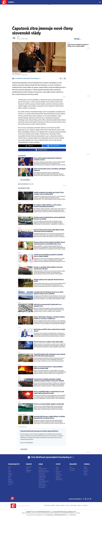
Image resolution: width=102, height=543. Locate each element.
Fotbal (57, 468)
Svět (9, 468)
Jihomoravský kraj (43, 470)
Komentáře (28, 470)
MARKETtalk (10, 481)
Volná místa (84, 505)
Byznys (9, 471)
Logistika (10, 474)
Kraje (41, 464)
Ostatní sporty (59, 479)
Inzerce (67, 505)
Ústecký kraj (41, 473)
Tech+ (71, 467)
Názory (29, 464)
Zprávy (85, 467)
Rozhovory (28, 467)
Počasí (9, 476)
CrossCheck (11, 482)
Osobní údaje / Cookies (75, 505)
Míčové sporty (59, 474)
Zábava (85, 473)
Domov (11, 2)
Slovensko (31, 184)
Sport (9, 470)
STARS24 (87, 464)
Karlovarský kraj (43, 485)
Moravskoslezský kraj (44, 471)
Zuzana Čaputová (24, 184)
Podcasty (28, 471)
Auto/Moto (72, 468)
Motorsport (59, 471)
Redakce (53, 505)
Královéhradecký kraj (44, 481)
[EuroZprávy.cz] (4, 2)
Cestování (72, 470)
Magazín (10, 479)
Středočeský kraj (43, 468)
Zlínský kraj (41, 479)
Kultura (10, 473)
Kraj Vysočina (42, 487)
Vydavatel (62, 505)
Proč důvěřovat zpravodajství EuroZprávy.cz (26, 78)
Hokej (57, 467)
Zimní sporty (59, 478)
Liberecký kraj (42, 484)
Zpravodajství (13, 464)
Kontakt (57, 505)
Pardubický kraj (42, 482)
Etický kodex (47, 505)
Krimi (9, 478)
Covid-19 (10, 484)
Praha (40, 467)
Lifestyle (86, 470)
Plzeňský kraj (42, 478)
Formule (58, 473)
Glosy (27, 468)
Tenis (57, 470)
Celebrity (86, 468)
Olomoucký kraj (42, 476)
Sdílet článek (78, 39)
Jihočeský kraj (42, 474)
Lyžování (58, 476)
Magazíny (73, 464)
